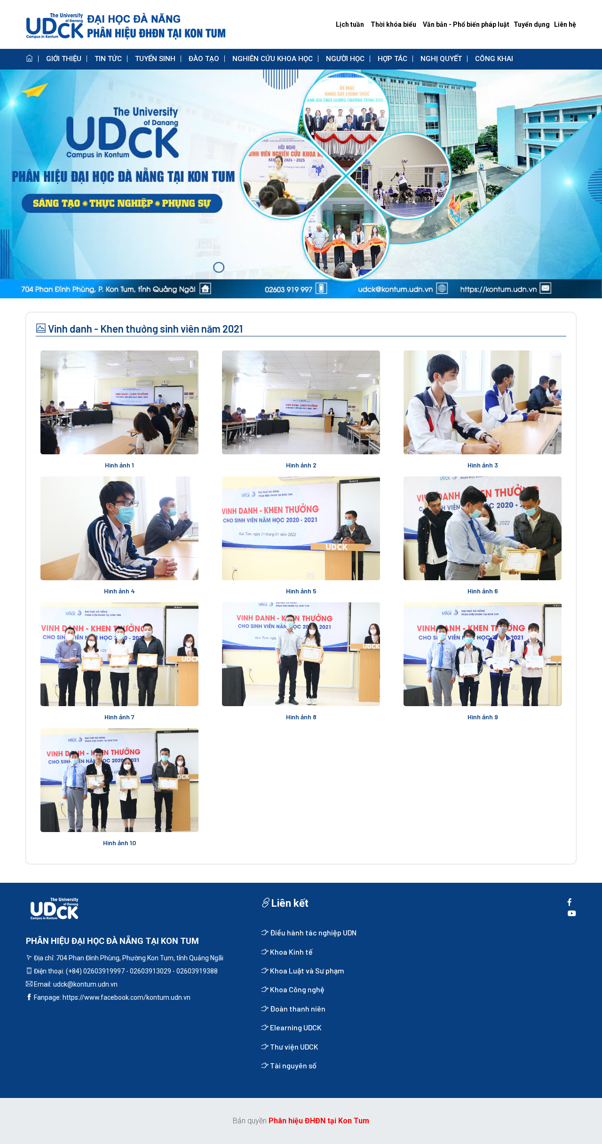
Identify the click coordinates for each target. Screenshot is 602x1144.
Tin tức (108, 58)
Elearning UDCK (295, 1027)
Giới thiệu (63, 58)
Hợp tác (392, 58)
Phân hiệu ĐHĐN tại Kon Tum (319, 1120)
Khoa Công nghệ (297, 989)
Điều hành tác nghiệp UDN (312, 932)
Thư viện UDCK (293, 1046)
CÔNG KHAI (494, 58)
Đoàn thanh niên (297, 1008)
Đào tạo (204, 58)
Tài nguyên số (293, 1065)
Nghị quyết (441, 58)
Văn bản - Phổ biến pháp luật (466, 24)
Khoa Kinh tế (291, 951)
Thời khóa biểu (393, 24)
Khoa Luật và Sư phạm (306, 970)
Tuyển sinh (155, 58)
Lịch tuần (350, 24)
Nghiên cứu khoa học (272, 58)
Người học (345, 58)
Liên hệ (565, 24)
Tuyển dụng (532, 24)
